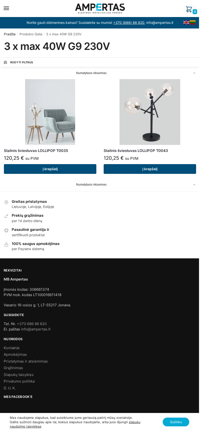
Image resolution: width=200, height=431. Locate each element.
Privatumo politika (19, 381)
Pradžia (10, 34)
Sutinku (176, 422)
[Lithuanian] (193, 22)
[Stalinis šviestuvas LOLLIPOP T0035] (50, 112)
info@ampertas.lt (35, 329)
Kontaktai (12, 348)
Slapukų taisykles (19, 374)
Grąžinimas (13, 367)
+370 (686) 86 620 (128, 22)
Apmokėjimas (15, 354)
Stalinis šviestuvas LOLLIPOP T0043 (136, 150)
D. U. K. (10, 388)
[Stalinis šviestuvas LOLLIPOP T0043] (150, 112)
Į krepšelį (50, 169)
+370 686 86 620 (32, 323)
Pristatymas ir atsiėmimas (26, 361)
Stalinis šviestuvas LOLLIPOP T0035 (36, 150)
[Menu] (11, 8)
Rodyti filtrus (21, 62)
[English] (186, 22)
